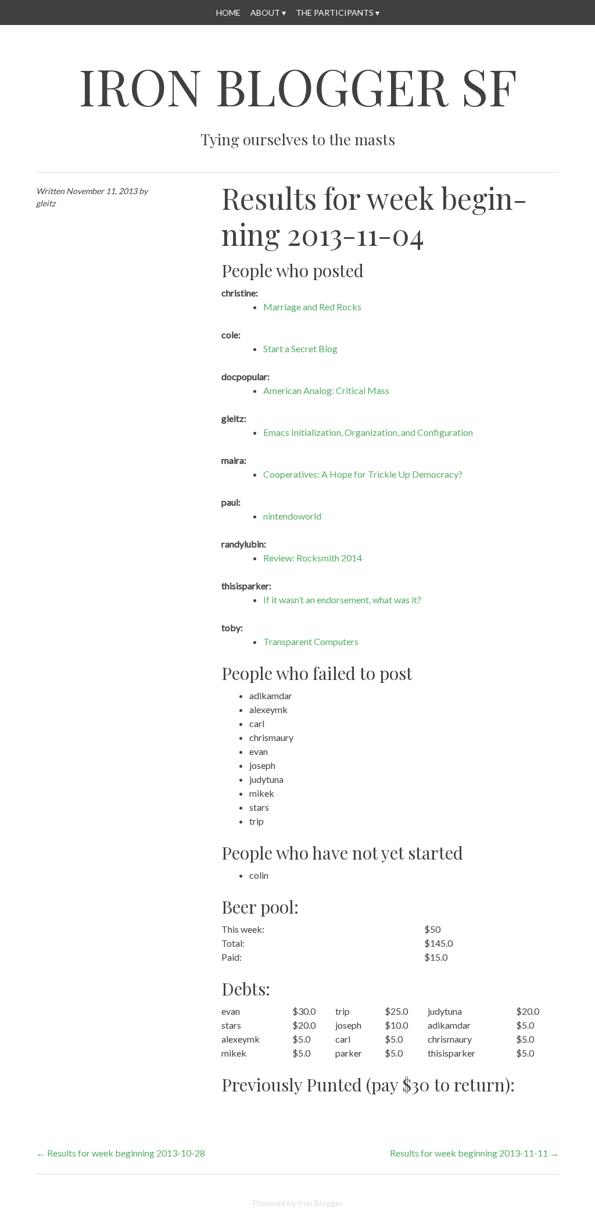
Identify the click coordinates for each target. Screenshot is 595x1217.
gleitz (45, 203)
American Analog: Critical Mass (326, 390)
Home (228, 12)
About (265, 12)
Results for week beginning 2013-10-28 (120, 1152)
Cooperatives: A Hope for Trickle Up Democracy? (363, 473)
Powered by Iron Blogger (297, 1203)
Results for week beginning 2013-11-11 (474, 1152)
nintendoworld (292, 515)
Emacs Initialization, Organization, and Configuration (368, 432)
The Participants (335, 12)
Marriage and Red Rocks (312, 306)
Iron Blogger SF (297, 85)
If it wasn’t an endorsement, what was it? (342, 599)
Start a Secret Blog (300, 348)
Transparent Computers (311, 641)
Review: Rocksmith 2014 (312, 557)
